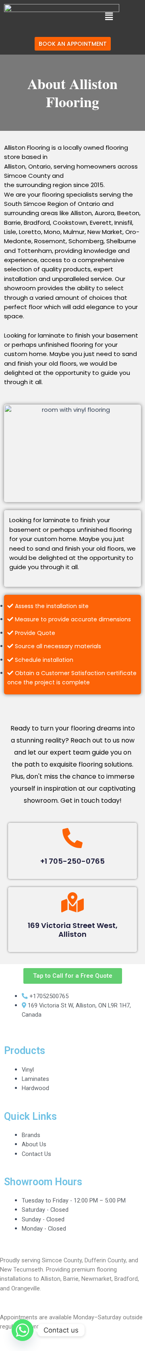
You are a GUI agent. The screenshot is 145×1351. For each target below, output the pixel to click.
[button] (109, 16)
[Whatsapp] (22, 1330)
